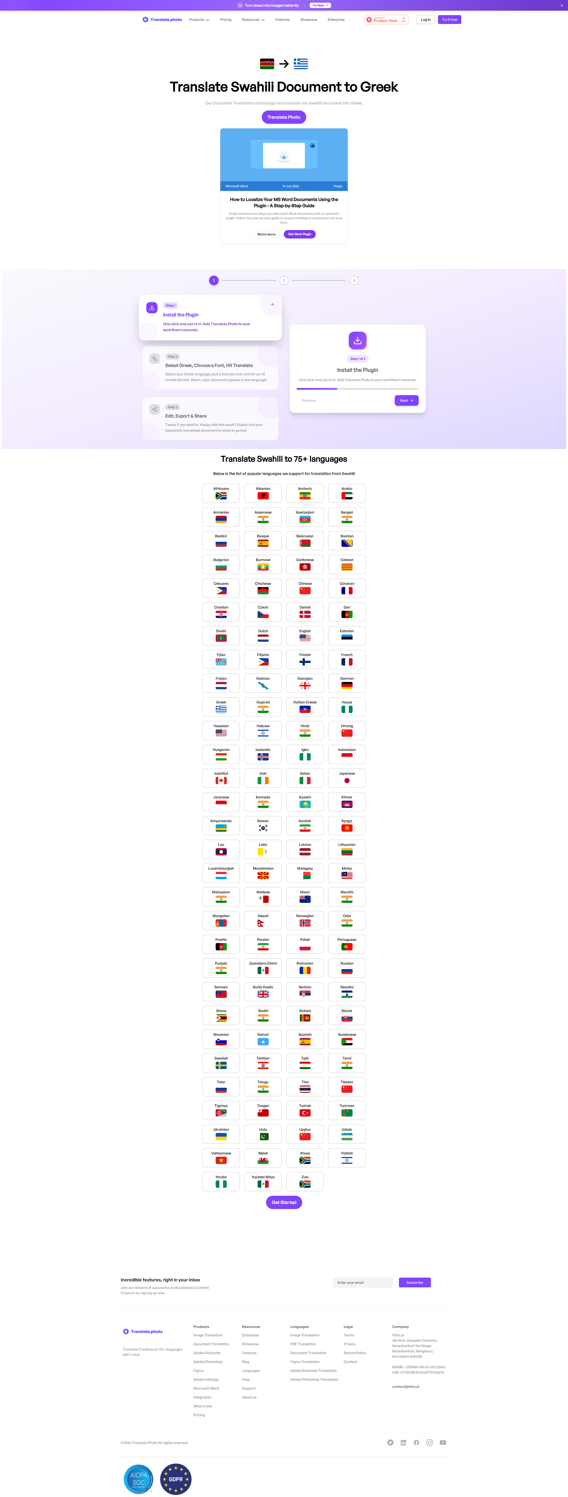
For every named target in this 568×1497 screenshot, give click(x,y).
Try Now (318, 5)
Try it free (449, 19)
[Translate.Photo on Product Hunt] (386, 19)
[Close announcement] (561, 5)
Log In (426, 19)
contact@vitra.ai (405, 1386)
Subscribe (414, 1282)
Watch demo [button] (266, 234)
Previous (309, 400)
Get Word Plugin (299, 234)
